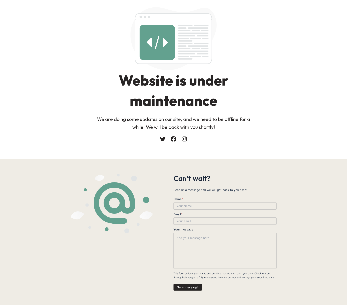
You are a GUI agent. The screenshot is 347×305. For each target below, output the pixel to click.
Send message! (187, 287)
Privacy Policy (181, 277)
